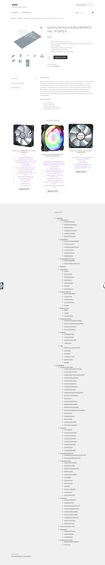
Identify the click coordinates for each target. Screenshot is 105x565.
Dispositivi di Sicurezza (70, 326)
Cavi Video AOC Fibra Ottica (71, 517)
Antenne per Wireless (69, 531)
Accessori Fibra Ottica (70, 500)
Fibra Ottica (63, 498)
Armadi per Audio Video (70, 383)
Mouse (66, 310)
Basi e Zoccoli (67, 398)
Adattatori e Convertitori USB (72, 347)
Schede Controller (69, 337)
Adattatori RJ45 (68, 471)
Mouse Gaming (68, 274)
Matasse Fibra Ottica (69, 520)
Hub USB (66, 362)
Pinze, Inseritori (68, 483)
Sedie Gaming (67, 280)
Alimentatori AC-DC (69, 221)
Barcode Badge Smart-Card (67, 259)
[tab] (24, 78)
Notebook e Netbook (65, 319)
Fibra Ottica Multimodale (71, 514)
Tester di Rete (68, 492)
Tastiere (66, 313)
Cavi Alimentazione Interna (71, 247)
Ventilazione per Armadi (70, 425)
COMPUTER (15, 12)
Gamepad (66, 286)
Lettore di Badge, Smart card (71, 263)
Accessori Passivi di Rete (70, 462)
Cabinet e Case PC (69, 244)
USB (61, 346)
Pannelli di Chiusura (69, 416)
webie (15, 4)
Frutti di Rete (67, 477)
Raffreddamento (35, 18)
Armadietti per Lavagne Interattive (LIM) (75, 455)
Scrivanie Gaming (68, 289)
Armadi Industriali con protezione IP (73, 392)
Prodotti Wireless (69, 534)
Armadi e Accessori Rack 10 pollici (73, 369)
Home (14, 18)
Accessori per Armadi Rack (71, 395)
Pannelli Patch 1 (68, 480)
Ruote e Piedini (68, 419)
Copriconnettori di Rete (70, 474)
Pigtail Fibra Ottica (69, 523)
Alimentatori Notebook (70, 224)
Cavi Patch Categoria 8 (70, 438)
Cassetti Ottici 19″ (69, 503)
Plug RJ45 (67, 486)
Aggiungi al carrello (60, 57)
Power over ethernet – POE (67, 526)
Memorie (66, 305)
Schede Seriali (67, 343)
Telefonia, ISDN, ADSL (70, 489)
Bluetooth (63, 266)
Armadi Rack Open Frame (70, 386)
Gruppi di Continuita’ (69, 233)
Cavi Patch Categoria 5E (70, 432)
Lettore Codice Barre (69, 260)
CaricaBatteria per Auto (70, 230)
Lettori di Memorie (69, 302)
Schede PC (63, 332)
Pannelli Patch (68, 413)
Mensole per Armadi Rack (70, 404)
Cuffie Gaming (64, 269)
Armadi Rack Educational (66, 453)
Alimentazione (64, 220)
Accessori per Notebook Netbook (73, 320)
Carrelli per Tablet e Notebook (72, 458)
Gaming (66, 271)
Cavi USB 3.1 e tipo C (69, 356)
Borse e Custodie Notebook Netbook (74, 323)
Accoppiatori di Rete (69, 465)
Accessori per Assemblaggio (71, 241)
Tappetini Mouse (68, 316)
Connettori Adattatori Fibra (71, 508)
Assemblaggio (27, 18)
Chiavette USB (68, 296)
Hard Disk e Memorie (65, 292)
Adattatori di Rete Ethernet (71, 541)
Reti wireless (63, 529)
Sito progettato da (17, 556)
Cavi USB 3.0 (67, 353)
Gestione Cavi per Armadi (70, 401)
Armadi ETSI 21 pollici (70, 389)
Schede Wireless (68, 537)
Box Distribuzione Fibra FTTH (72, 505)
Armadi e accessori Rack (66, 367)
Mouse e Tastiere (64, 308)
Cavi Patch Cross (68, 447)
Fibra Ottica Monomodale (71, 511)
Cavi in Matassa (68, 429)
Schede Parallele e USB (70, 340)
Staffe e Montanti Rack (70, 422)
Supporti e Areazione (69, 329)
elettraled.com (27, 556)
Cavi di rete (63, 428)
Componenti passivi (65, 461)
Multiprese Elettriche (70, 236)
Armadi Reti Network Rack (71, 377)
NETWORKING (26, 12)
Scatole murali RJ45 (69, 495)
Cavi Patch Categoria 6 (70, 435)
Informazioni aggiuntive (18, 83)
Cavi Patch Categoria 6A (70, 441)
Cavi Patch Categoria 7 (70, 444)
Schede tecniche (16, 87)
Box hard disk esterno (70, 293)
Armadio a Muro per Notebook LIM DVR (74, 375)
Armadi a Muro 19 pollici (70, 372)
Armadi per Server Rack (70, 380)
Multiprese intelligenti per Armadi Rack (74, 410)
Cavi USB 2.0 (67, 350)
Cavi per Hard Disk (69, 250)
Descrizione (15, 78)
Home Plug (67, 544)
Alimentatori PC (68, 227)
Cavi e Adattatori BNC (70, 450)
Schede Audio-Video (69, 334)
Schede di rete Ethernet (66, 540)
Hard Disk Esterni (68, 299)
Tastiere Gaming (68, 283)
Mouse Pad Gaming (69, 277)
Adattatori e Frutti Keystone (71, 468)
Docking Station (68, 359)
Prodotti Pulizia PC (69, 253)
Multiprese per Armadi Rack (71, 407)
